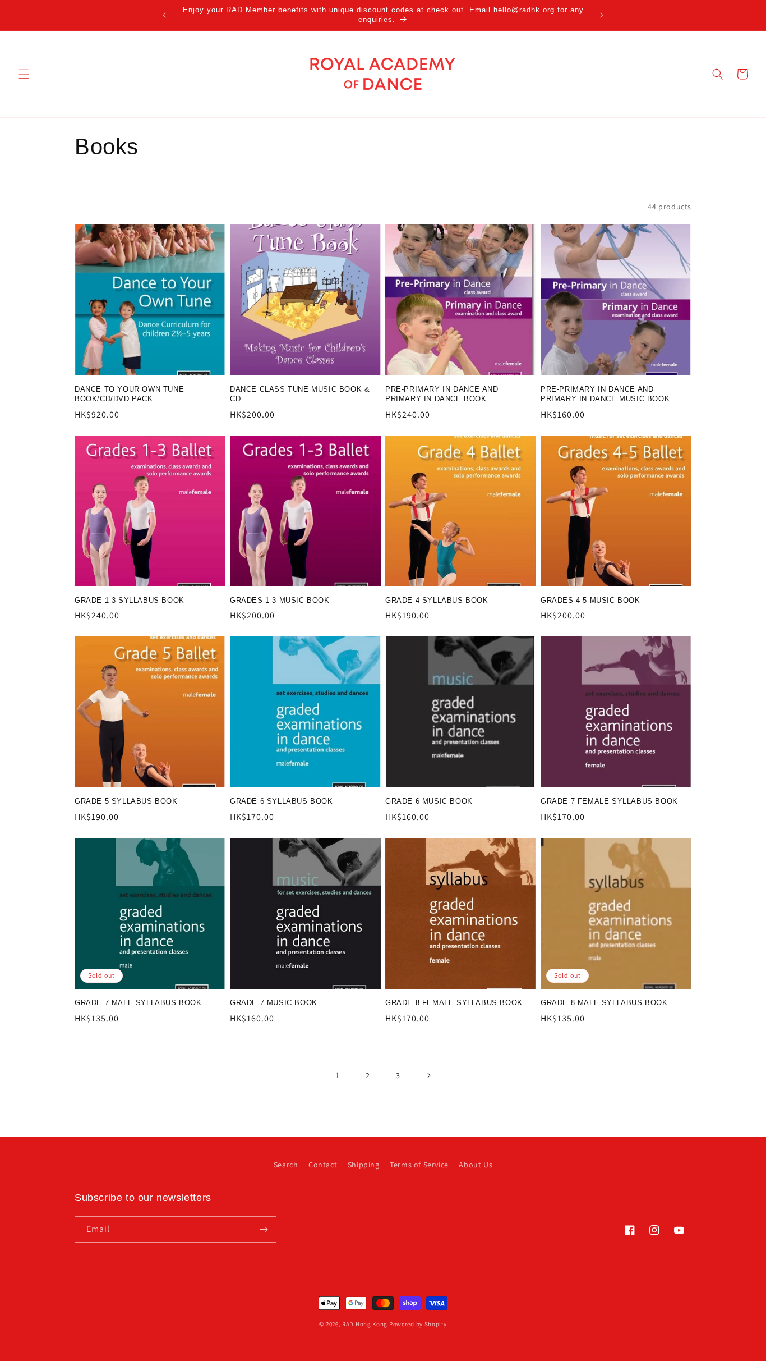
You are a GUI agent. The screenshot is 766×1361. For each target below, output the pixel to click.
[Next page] (428, 1075)
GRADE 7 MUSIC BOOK (273, 1002)
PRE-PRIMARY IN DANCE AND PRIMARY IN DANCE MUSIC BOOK (605, 394)
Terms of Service (419, 1165)
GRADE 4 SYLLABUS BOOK (436, 600)
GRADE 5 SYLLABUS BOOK (126, 801)
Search (286, 1165)
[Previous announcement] (164, 15)
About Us (475, 1165)
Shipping (364, 1165)
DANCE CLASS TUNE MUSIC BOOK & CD (300, 394)
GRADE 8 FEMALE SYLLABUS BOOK (454, 1002)
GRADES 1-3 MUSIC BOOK (280, 600)
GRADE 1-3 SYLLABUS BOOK (129, 600)
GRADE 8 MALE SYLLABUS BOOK (604, 1002)
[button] (23, 74)
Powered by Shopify (418, 1324)
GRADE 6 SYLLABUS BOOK (281, 801)
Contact (322, 1165)
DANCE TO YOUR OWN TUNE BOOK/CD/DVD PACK (129, 394)
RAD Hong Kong (364, 1324)
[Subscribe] (263, 1229)
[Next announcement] (601, 15)
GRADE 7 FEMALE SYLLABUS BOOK (609, 801)
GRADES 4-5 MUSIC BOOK (590, 600)
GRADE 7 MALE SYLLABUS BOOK (138, 1002)
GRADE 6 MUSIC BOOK (429, 801)
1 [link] (337, 1075)
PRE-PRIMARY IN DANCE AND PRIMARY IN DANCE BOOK (441, 394)
